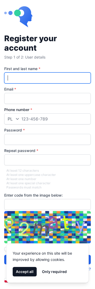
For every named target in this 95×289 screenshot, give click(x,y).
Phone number (18, 109)
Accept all (25, 271)
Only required (54, 271)
